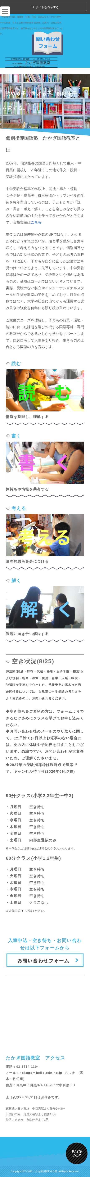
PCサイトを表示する (45, 7)
